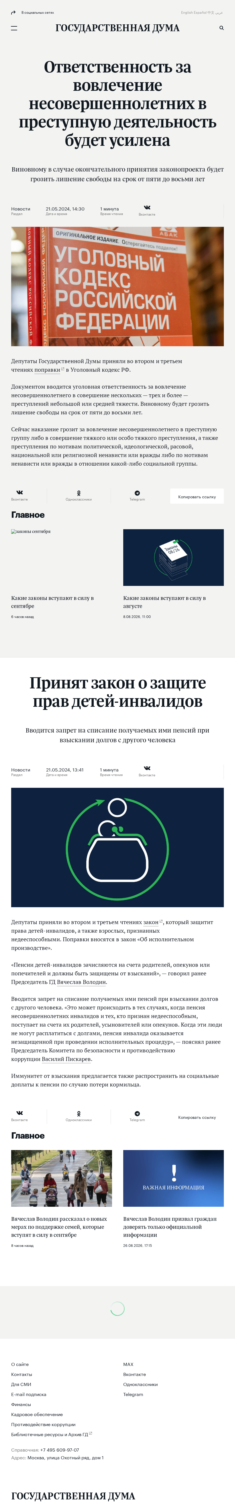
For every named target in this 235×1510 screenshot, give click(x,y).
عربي (219, 12)
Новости (20, 208)
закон (150, 922)
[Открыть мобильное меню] (14, 28)
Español (200, 12)
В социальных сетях (37, 12)
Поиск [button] (221, 28)
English (187, 12)
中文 (211, 12)
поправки (47, 369)
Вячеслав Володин (81, 982)
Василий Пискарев (66, 1059)
